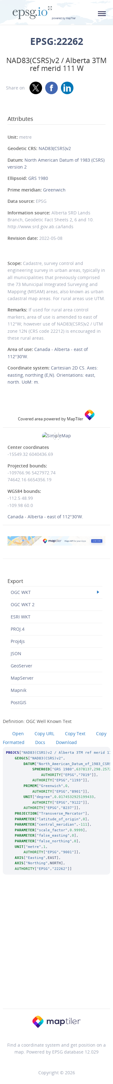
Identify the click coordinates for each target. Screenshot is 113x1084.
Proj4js (18, 641)
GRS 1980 (38, 178)
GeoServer (21, 666)
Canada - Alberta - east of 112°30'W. (45, 517)
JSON (16, 653)
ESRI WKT (20, 617)
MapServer (22, 678)
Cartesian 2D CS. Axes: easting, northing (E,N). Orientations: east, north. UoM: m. (53, 375)
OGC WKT (21, 592)
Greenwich (54, 190)
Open (18, 733)
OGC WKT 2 (23, 604)
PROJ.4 (17, 629)
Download (66, 742)
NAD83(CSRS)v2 (55, 148)
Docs (40, 742)
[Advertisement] (56, 949)
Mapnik (18, 690)
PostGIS (18, 702)
